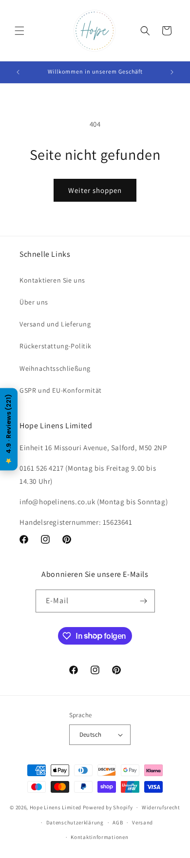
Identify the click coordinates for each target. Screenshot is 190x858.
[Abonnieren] (143, 601)
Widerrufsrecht (161, 807)
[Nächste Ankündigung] (172, 72)
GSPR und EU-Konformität (60, 390)
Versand (142, 822)
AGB (118, 822)
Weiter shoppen (95, 190)
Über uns (33, 302)
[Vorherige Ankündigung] (18, 72)
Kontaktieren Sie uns (52, 280)
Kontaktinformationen (99, 837)
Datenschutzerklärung (75, 822)
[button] (19, 30)
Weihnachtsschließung (55, 368)
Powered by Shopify (108, 807)
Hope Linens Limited (55, 807)
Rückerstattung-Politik (55, 346)
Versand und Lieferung (55, 324)
